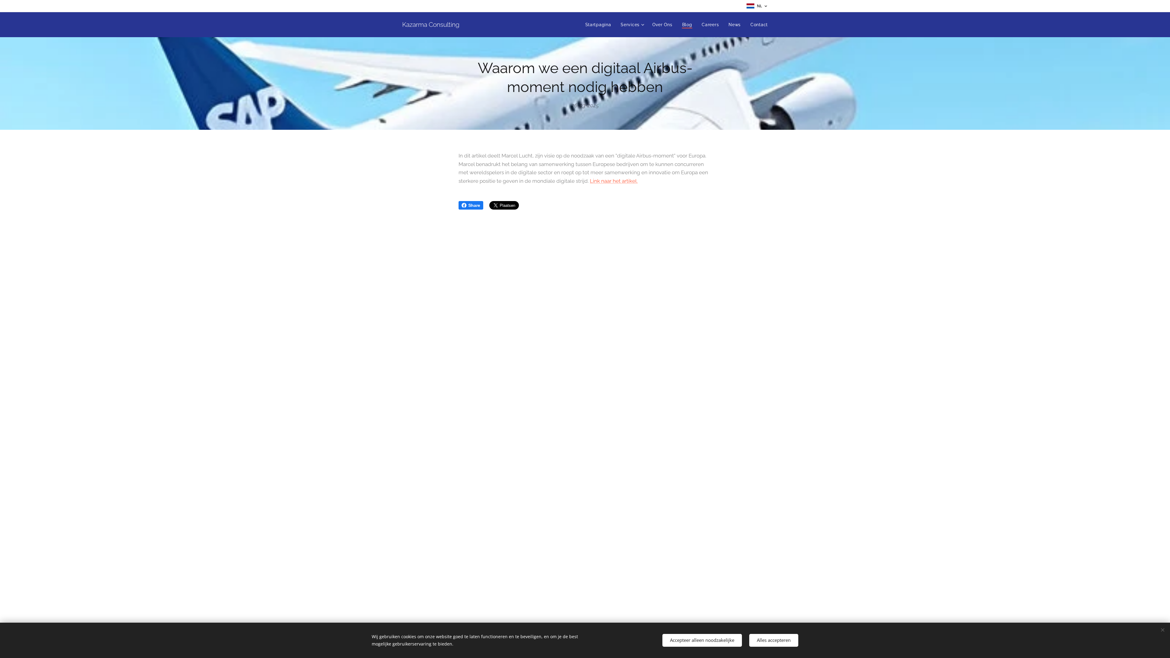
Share (474, 205)
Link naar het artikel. (614, 181)
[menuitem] (600, 24)
